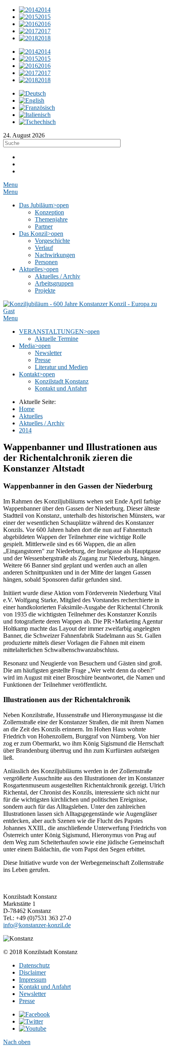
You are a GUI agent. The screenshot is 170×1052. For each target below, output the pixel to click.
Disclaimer (32, 972)
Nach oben (16, 1042)
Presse (27, 1001)
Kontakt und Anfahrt (45, 986)
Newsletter (32, 993)
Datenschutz (34, 965)
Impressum (32, 979)
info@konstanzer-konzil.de (37, 925)
